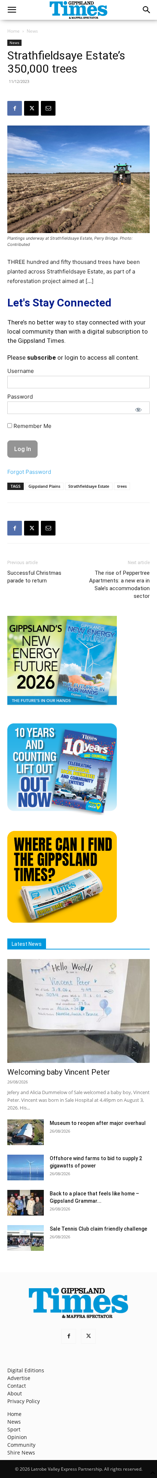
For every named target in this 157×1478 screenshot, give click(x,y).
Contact (16, 1385)
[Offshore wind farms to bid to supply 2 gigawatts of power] (25, 1167)
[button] (11, 10)
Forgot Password (29, 471)
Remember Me (31, 425)
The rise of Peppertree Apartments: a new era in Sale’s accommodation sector (119, 584)
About (14, 1393)
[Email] (48, 108)
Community (21, 1444)
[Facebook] (14, 108)
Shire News (21, 1452)
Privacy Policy (23, 1401)
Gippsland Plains (44, 486)
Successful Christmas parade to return (34, 577)
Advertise (18, 1377)
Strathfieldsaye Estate (88, 486)
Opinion (17, 1437)
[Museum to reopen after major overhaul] (25, 1132)
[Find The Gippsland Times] (62, 920)
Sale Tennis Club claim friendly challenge (98, 1229)
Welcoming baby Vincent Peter (58, 1072)
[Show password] (138, 410)
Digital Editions (25, 1370)
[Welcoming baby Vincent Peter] (78, 1011)
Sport (13, 1429)
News (32, 31)
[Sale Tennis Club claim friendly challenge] (25, 1238)
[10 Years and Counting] (62, 813)
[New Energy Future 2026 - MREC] (62, 705)
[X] (31, 108)
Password (20, 396)
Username (20, 370)
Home (13, 31)
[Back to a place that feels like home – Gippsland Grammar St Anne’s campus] (25, 1203)
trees (122, 486)
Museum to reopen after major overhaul (98, 1123)
